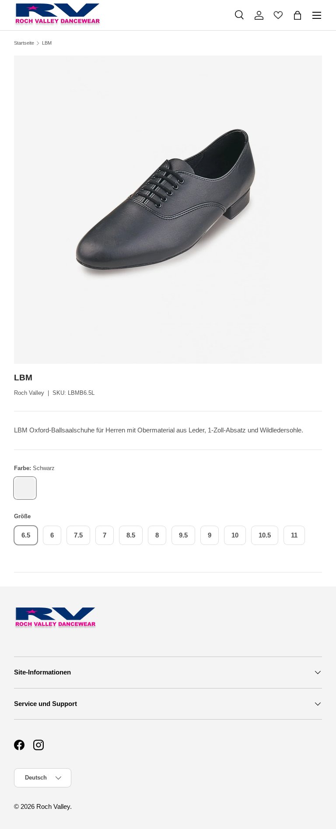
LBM (47, 43)
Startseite (24, 43)
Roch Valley (29, 393)
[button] (297, 15)
